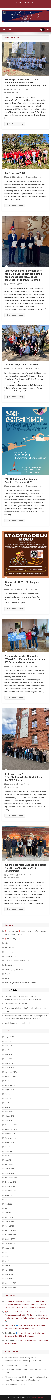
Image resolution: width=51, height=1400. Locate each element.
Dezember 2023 (11, 1178)
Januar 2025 (9, 1120)
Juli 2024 (8, 1147)
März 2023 (9, 1217)
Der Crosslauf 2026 (14, 173)
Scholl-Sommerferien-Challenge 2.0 (18, 1023)
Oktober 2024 (10, 1134)
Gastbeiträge (9, 947)
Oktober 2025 (10, 1081)
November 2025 (11, 1076)
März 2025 (9, 1112)
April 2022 (8, 1266)
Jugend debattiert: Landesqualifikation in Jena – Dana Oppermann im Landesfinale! (25, 867)
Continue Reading (16, 124)
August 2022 (9, 1248)
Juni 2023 (8, 1204)
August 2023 (9, 1195)
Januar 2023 (9, 1226)
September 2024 (11, 1138)
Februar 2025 (10, 1116)
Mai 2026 (8, 1050)
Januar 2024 (9, 1173)
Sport (7, 978)
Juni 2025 (8, 1098)
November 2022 (11, 1235)
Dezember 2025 (11, 1072)
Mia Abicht (23, 284)
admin (21, 177)
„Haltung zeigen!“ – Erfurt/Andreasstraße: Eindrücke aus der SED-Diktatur (24, 777)
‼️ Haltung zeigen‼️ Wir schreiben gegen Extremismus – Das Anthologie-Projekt (26, 932)
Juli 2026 (8, 1041)
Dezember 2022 (11, 1230)
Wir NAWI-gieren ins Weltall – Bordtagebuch (21, 983)
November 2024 (11, 1129)
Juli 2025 (8, 1094)
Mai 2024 (8, 1156)
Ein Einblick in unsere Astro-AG (16, 1004)
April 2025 (8, 1107)
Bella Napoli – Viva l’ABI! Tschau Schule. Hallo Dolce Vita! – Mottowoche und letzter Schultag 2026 (25, 82)
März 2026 (9, 1059)
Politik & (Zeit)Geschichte (14, 969)
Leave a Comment (13, 92)
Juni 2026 (8, 1046)
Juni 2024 (8, 1151)
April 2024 (8, 1160)
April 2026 (8, 1054)
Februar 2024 (10, 1169)
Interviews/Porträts (12, 952)
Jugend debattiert (11, 956)
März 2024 (9, 1164)
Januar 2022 (9, 1279)
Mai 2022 (8, 1261)
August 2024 (9, 1142)
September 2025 (11, 1085)
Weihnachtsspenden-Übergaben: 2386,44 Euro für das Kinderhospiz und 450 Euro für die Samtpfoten (25, 659)
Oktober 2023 (10, 1186)
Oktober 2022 (10, 1239)
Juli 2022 (8, 1252)
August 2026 (9, 1037)
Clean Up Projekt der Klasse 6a (21, 364)
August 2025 (9, 1090)
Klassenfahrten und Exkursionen (17, 961)
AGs (6, 943)
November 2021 (11, 1288)
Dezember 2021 (11, 1283)
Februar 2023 (10, 1222)
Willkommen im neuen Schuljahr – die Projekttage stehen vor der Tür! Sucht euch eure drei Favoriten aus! (26, 1017)
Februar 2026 (10, 1063)
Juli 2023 (8, 1200)
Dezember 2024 (11, 1125)
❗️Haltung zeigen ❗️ (12, 939)
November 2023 (11, 1182)
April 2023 (8, 1213)
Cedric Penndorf (25, 89)
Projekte (8, 974)
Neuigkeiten (9, 965)
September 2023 (11, 1191)
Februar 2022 (10, 1274)
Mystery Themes (37, 1397)
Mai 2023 (8, 1208)
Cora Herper (9, 1325)
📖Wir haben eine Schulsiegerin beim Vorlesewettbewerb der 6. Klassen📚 (26, 1318)
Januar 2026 (9, 1068)
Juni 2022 (8, 1257)
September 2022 (11, 1244)
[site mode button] (42, 29)
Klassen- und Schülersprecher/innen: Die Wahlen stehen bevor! (25, 1009)
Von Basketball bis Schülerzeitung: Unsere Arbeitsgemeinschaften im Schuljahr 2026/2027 (23, 997)
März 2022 (9, 1270)
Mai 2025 (8, 1103)
